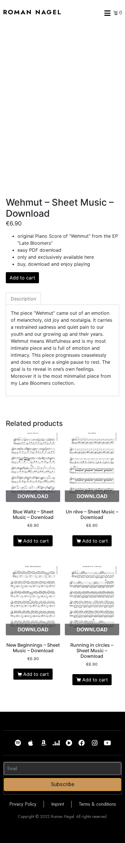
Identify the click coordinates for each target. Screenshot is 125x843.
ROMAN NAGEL (32, 12)
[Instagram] (94, 743)
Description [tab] (23, 299)
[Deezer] (56, 743)
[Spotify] (17, 743)
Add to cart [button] (36, 541)
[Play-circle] (69, 743)
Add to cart (22, 278)
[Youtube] (107, 743)
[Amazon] (43, 743)
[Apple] (30, 743)
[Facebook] (81, 743)
